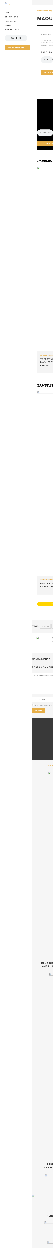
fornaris (45, 626)
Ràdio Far (43, 580)
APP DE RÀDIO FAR (16, 48)
